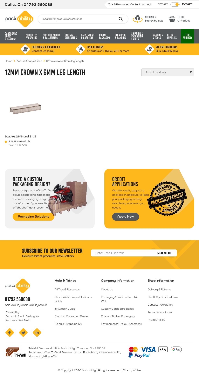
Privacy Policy (156, 319)
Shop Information (161, 280)
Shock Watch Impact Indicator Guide (74, 299)
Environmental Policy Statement (121, 323)
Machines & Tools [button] (158, 36)
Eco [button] (187, 36)
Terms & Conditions (160, 312)
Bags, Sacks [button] (87, 36)
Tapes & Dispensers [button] (71, 36)
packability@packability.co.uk (26, 305)
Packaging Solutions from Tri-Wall (119, 299)
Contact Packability (160, 304)
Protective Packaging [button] (32, 36)
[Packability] (19, 18)
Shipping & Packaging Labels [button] (137, 36)
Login (149, 4)
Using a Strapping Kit (68, 323)
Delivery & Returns (159, 289)
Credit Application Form (163, 297)
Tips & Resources (118, 4)
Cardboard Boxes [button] (11, 36)
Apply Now (125, 216)
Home (8, 61)
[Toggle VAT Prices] (175, 4)
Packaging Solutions (33, 216)
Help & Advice (65, 280)
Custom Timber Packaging (118, 316)
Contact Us (137, 4)
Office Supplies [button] (172, 36)
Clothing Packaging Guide (71, 316)
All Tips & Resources (67, 289)
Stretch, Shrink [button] (51, 36)
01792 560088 (38, 4)
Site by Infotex (132, 370)
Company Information (117, 280)
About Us (107, 289)
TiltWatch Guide (65, 308)
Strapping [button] (120, 36)
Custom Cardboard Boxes (117, 308)
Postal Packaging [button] (105, 36)
